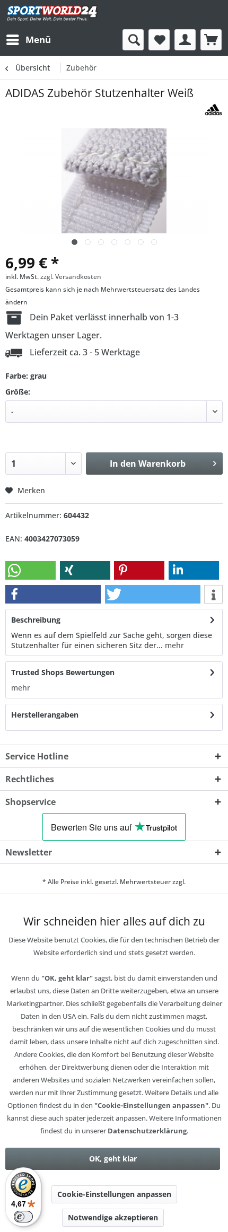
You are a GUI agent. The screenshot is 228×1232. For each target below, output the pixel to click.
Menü (38, 39)
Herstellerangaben (44, 715)
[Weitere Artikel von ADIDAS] (213, 109)
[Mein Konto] (185, 39)
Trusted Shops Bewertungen (63, 672)
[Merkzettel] (159, 39)
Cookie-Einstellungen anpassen (114, 1194)
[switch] (23, 1216)
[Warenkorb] (211, 39)
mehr (173, 645)
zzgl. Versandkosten (70, 276)
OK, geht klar (113, 1159)
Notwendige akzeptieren (113, 1217)
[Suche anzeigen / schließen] (133, 39)
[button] (30, 570)
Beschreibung (35, 620)
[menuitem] (28, 39)
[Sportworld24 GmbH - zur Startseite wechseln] (52, 14)
